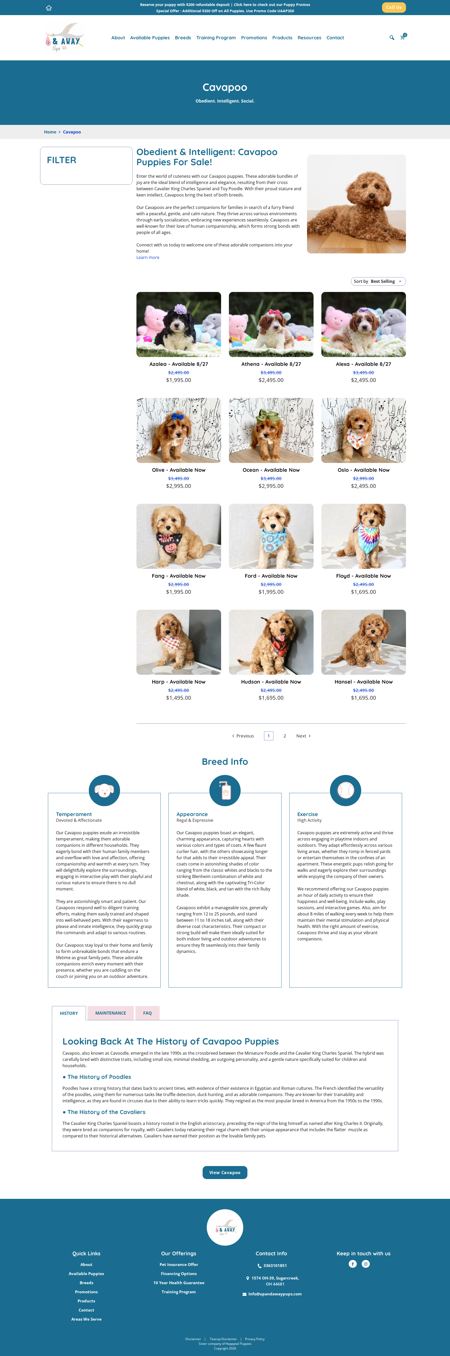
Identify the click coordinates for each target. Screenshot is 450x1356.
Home (50, 132)
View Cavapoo (225, 1172)
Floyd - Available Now (363, 575)
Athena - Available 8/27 (271, 364)
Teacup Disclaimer (223, 1339)
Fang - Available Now (178, 575)
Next (301, 736)
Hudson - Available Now (271, 681)
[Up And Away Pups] (65, 37)
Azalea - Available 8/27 (178, 364)
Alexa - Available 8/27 (363, 364)
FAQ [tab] (147, 1013)
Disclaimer (193, 1339)
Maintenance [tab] (110, 1013)
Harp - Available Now (178, 681)
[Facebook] (353, 1264)
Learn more (147, 257)
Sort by (361, 281)
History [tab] (69, 1013)
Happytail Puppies (239, 1343)
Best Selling (383, 281)
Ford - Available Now (271, 575)
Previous (245, 736)
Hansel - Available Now (364, 681)
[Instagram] (366, 1264)
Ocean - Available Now (271, 470)
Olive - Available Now (178, 470)
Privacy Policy (255, 1339)
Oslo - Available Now (364, 470)
